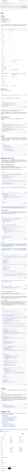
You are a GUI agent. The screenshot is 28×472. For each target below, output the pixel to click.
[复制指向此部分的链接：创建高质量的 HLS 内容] (10, 411)
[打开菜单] (1, 1)
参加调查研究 (20, 451)
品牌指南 (7, 466)
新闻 (1, 442)
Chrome (2, 460)
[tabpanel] (14, 95)
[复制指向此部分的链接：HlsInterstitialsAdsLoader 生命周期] (14, 291)
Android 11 (2, 454)
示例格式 (5, 25)
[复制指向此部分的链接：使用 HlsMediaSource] (10, 117)
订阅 (9, 468)
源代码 (1, 441)
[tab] (2, 93)
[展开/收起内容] (1, 23)
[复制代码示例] (26, 94)
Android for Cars (21, 441)
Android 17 (2, 447)
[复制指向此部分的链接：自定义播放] (6, 388)
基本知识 (7, 10)
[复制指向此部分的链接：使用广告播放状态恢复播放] (9, 300)
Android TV (20, 442)
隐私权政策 (11, 442)
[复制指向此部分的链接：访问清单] (5, 136)
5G (10, 443)
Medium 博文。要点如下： (10, 414)
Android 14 (2, 451)
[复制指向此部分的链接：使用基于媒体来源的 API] (9, 210)
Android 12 (2, 453)
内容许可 (9, 429)
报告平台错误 (20, 447)
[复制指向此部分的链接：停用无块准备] (6, 393)
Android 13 (2, 452)
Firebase (2, 461)
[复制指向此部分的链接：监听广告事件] (6, 242)
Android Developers (3, 10)
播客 (1, 444)
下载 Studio (11, 451)
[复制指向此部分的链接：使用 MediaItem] (8, 89)
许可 (4, 466)
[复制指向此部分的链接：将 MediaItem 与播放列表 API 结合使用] (14, 164)
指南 (16, 10)
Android (2, 437)
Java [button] (5, 100)
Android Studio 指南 (12, 447)
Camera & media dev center (12, 10)
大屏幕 (19, 437)
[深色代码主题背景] (25, 94)
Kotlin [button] (2, 93)
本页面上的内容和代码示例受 (4, 429)
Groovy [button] (6, 93)
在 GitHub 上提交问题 (22, 161)
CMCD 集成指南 (14, 85)
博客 (1, 443)
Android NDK (11, 452)
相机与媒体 (11, 441)
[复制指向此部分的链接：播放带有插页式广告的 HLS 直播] (14, 158)
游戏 (10, 437)
